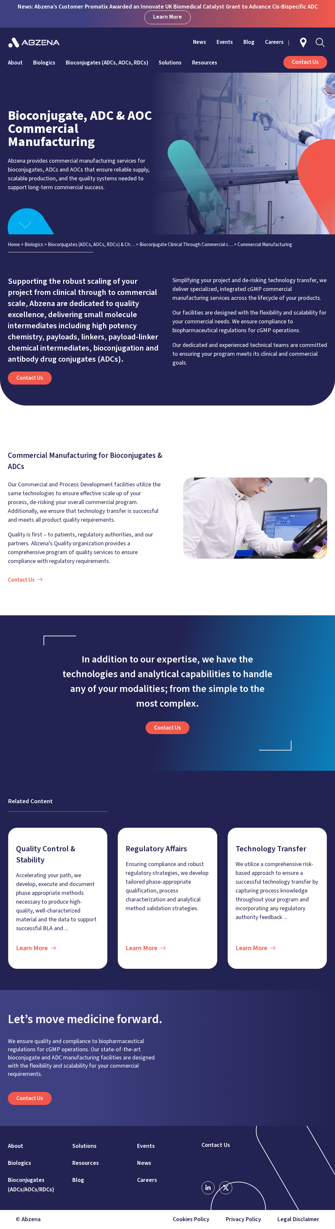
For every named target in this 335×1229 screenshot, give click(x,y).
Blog (249, 42)
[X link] (225, 1187)
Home (14, 244)
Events (225, 42)
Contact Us (216, 1145)
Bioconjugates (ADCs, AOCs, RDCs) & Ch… (91, 244)
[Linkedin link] (208, 1187)
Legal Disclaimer (298, 1219)
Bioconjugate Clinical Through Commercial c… (186, 244)
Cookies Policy (191, 1219)
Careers (274, 42)
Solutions (170, 63)
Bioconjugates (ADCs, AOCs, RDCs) (107, 63)
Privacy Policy (243, 1219)
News (199, 42)
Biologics (44, 63)
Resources (204, 63)
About (15, 63)
